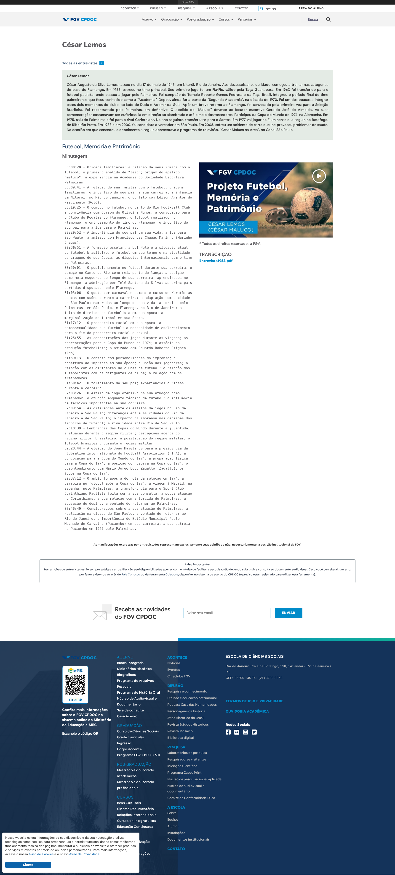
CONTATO (241, 8)
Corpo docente (129, 749)
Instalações (176, 833)
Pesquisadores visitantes (186, 759)
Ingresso (124, 743)
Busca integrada (130, 663)
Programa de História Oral (138, 692)
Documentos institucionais (188, 839)
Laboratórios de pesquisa (187, 753)
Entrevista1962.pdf (215, 261)
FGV (188, 2)
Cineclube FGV (178, 676)
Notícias (173, 663)
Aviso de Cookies (41, 854)
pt (261, 8)
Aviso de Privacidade (84, 854)
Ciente (28, 865)
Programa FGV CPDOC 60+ (139, 755)
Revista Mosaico (180, 731)
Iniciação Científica (182, 766)
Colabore (171, 574)
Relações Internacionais (137, 815)
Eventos (173, 670)
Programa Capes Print (184, 773)
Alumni (173, 826)
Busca (313, 20)
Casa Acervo (127, 716)
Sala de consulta (130, 710)
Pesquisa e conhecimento (187, 691)
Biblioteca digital (180, 738)
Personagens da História (186, 711)
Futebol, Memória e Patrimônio (101, 146)
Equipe (172, 820)
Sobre (171, 813)
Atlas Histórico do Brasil (185, 718)
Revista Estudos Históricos (188, 724)
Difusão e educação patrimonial (192, 698)
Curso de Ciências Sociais (138, 731)
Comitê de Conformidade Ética (191, 798)
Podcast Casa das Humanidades (192, 705)
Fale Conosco (131, 574)
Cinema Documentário (135, 809)
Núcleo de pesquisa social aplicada (194, 779)
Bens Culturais (129, 803)
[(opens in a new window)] (75, 685)
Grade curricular (130, 737)
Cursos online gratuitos (136, 821)
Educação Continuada (135, 827)
